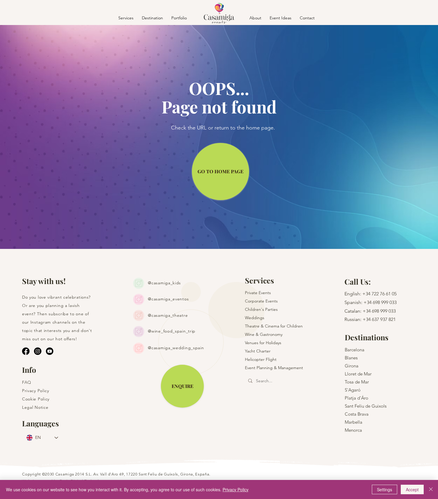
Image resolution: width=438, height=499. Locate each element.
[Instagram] (37, 351)
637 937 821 (384, 319)
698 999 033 (385, 302)
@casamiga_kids (164, 283)
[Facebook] (25, 351)
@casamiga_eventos (168, 299)
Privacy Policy (235, 489)
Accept (412, 489)
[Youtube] (49, 351)
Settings (384, 489)
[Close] (430, 489)
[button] (152, 18)
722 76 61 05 (384, 294)
